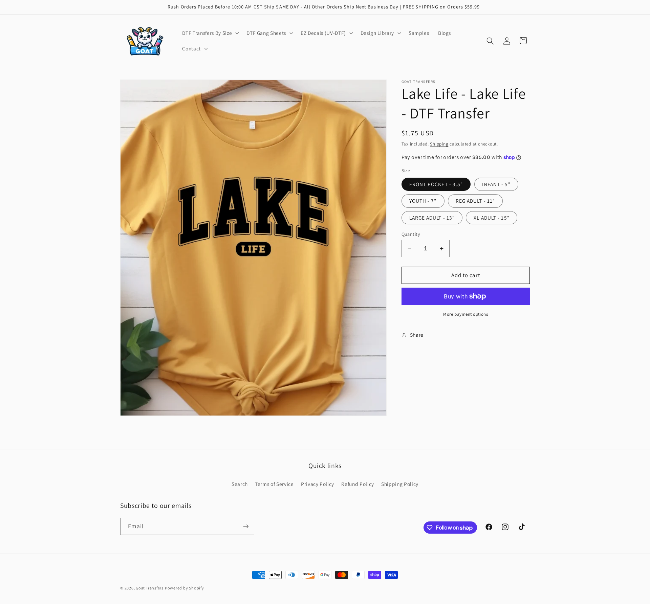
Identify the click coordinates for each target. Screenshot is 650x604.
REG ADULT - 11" (475, 200)
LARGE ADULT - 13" (432, 217)
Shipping (439, 144)
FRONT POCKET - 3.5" (436, 184)
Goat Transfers (150, 587)
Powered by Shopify (184, 587)
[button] (210, 33)
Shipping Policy (399, 483)
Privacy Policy (317, 483)
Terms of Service (274, 483)
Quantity (411, 234)
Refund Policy (357, 483)
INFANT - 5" (496, 184)
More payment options (465, 314)
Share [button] (417, 334)
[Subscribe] (246, 526)
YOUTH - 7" (423, 200)
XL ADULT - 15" (491, 217)
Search (240, 483)
